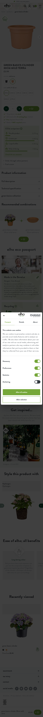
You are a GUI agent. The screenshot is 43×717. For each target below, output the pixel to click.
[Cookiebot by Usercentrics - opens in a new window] (31, 315)
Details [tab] (21, 322)
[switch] (37, 368)
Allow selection (21, 399)
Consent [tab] (8, 322)
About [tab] (35, 322)
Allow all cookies (21, 392)
